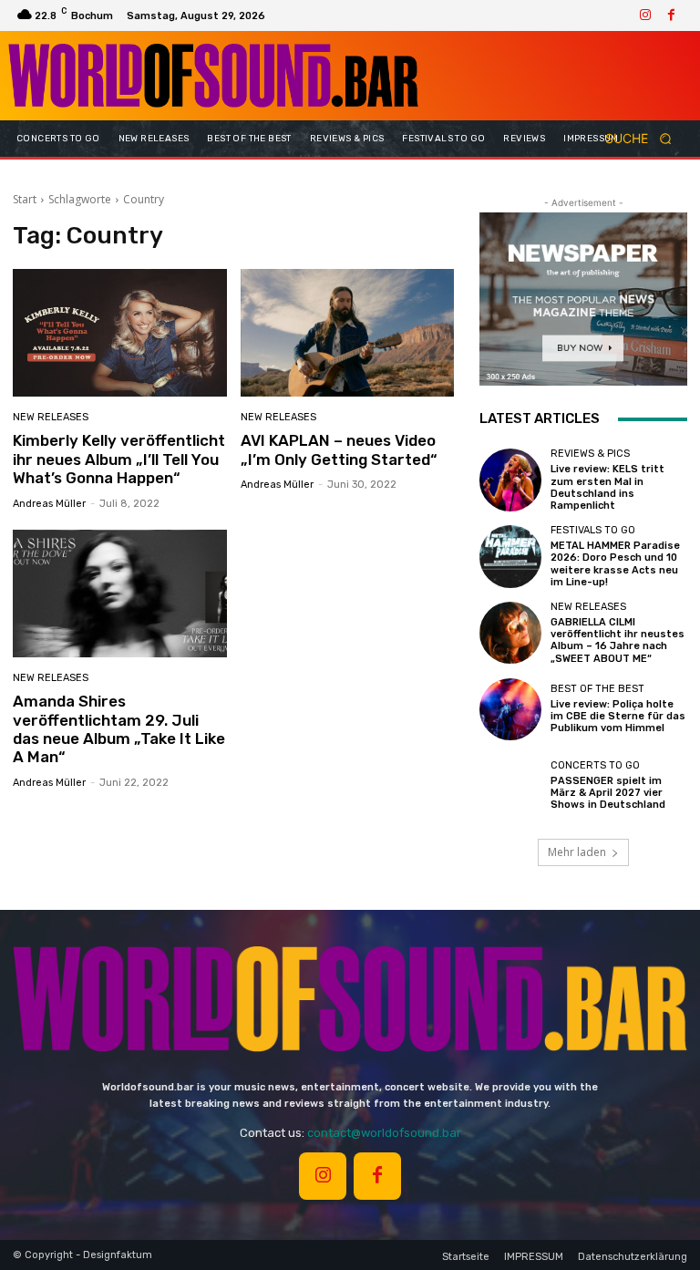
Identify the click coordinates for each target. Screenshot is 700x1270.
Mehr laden (577, 852)
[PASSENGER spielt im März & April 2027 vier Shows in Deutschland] (510, 785)
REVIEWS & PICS (590, 454)
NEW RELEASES (50, 417)
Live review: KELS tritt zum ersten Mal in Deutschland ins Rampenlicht (607, 487)
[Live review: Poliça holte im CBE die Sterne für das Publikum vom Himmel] (510, 709)
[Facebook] (671, 15)
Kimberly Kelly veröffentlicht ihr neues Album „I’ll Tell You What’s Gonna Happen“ (119, 459)
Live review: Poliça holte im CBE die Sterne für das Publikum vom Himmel (618, 716)
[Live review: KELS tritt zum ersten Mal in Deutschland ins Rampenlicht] (510, 480)
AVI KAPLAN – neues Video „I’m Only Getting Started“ (339, 449)
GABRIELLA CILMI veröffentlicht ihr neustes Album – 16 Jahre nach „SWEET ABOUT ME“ (618, 640)
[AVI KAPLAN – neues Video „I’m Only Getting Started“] (348, 333)
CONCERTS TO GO (595, 765)
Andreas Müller (49, 504)
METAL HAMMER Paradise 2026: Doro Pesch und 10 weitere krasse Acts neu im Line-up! (615, 564)
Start (24, 199)
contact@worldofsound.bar (384, 1133)
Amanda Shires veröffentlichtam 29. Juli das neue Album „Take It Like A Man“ (119, 729)
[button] (644, 139)
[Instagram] (645, 15)
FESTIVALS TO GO (593, 530)
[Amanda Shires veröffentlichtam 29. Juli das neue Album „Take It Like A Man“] (120, 594)
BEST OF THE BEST (597, 689)
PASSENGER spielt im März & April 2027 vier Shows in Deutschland (608, 793)
